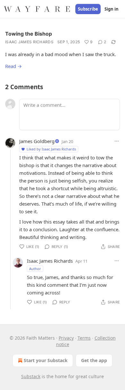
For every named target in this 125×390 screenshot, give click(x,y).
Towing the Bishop (28, 33)
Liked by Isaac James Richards (51, 149)
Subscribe (88, 9)
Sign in (111, 9)
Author (35, 268)
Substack (30, 376)
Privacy (66, 338)
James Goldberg (36, 141)
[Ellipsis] (117, 141)
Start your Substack (46, 360)
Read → (13, 66)
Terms (84, 338)
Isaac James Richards (29, 41)
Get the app (94, 360)
